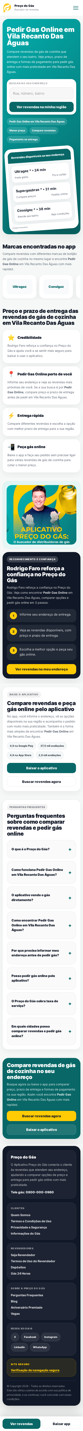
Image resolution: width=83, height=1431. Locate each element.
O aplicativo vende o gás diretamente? (30, 897)
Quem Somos (20, 1215)
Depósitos (18, 1267)
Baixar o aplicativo (41, 768)
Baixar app (61, 1424)
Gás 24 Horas (20, 1273)
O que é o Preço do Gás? (30, 849)
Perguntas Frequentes (27, 1295)
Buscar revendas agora (41, 781)
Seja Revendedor (23, 1255)
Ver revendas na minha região (41, 107)
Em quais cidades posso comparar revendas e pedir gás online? (36, 1031)
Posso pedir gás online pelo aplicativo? (33, 978)
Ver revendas (21, 1424)
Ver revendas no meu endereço (41, 669)
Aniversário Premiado (27, 1307)
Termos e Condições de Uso (31, 1221)
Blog (14, 1301)
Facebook (30, 1337)
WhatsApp (40, 1347)
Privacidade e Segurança (29, 1227)
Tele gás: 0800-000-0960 (32, 1192)
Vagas (15, 1313)
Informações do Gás (25, 1233)
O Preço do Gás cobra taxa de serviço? (34, 1003)
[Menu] (75, 8)
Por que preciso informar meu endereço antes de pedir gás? (35, 952)
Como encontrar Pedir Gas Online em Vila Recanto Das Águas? (33, 925)
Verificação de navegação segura (35, 1370)
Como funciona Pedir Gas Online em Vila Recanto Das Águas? (37, 872)
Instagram (50, 1337)
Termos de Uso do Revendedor (33, 1261)
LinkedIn (19, 1347)
